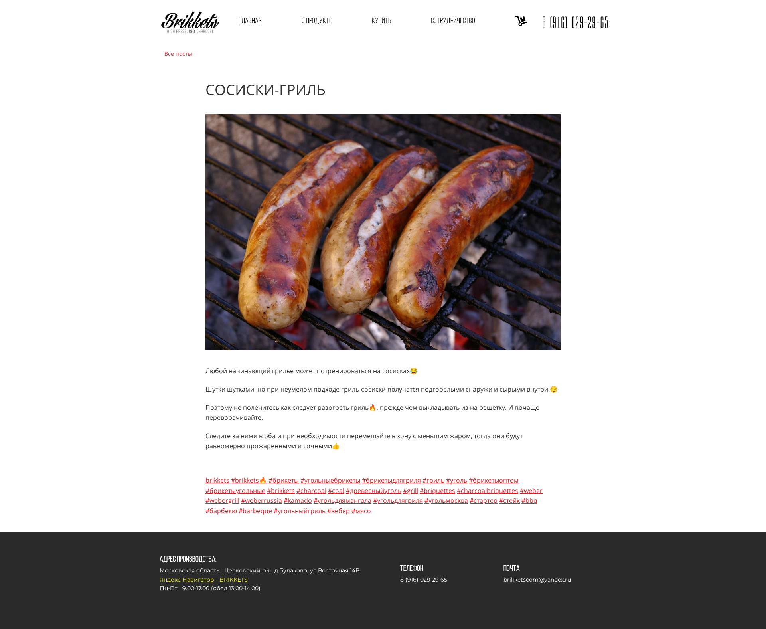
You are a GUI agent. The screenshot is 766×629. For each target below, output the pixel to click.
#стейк (509, 500)
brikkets (217, 480)
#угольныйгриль (300, 510)
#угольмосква (446, 500)
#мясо (361, 510)
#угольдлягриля (398, 500)
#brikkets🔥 (249, 480)
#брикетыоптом (494, 480)
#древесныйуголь (373, 490)
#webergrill (222, 500)
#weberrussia (261, 500)
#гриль (433, 480)
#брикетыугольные (235, 490)
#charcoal (311, 490)
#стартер (484, 500)
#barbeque (255, 510)
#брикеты (283, 480)
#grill (410, 490)
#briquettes (437, 490)
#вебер (338, 510)
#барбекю (221, 510)
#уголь (456, 480)
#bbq (529, 500)
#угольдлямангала (342, 500)
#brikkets (281, 490)
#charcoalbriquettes (487, 490)
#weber (531, 490)
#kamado (298, 500)
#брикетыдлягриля (391, 480)
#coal (336, 490)
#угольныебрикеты (330, 480)
